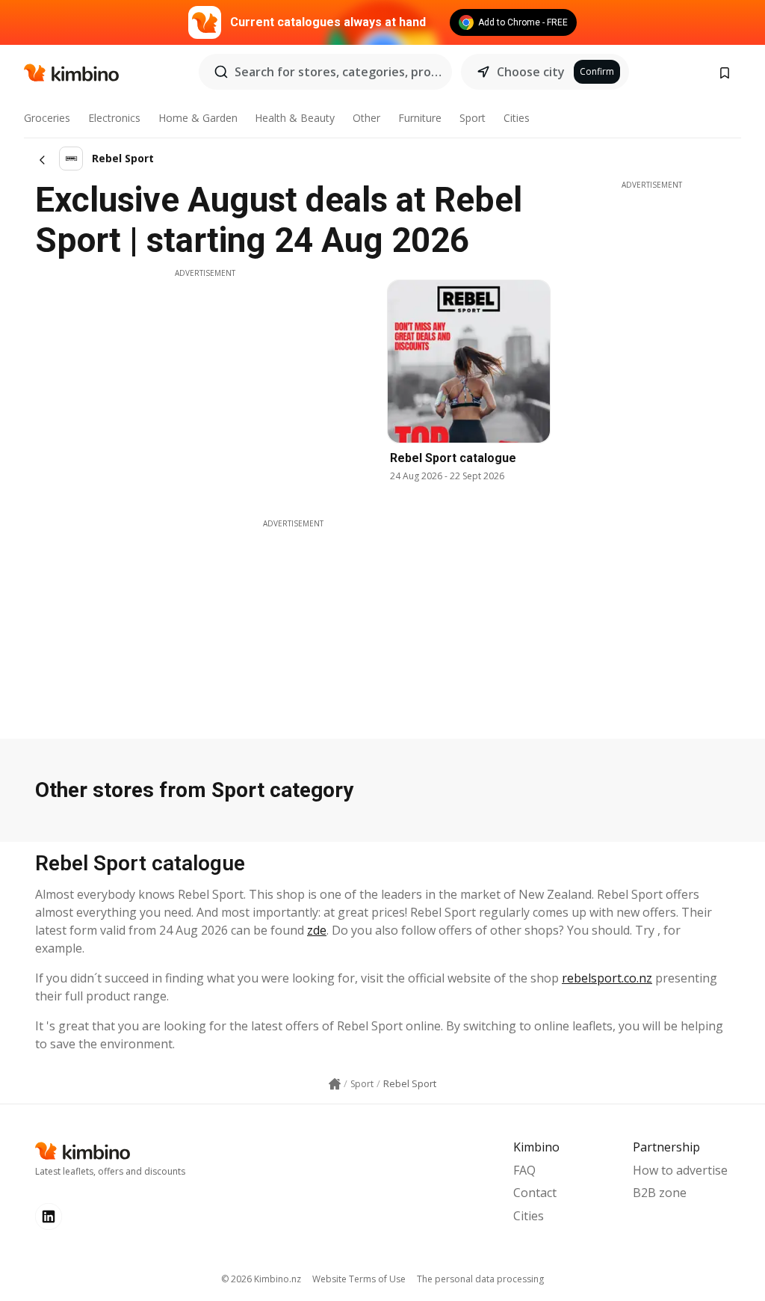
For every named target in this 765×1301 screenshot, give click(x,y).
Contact (535, 1192)
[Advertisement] (204, 383)
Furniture (420, 118)
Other (366, 118)
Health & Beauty (295, 118)
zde (316, 930)
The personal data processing (480, 1279)
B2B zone (660, 1192)
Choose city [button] (531, 72)
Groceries (47, 118)
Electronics (114, 118)
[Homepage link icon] (335, 1084)
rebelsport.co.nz (607, 978)
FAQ (524, 1170)
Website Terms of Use (359, 1279)
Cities (517, 118)
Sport (472, 118)
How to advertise (680, 1170)
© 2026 (261, 1279)
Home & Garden (198, 118)
